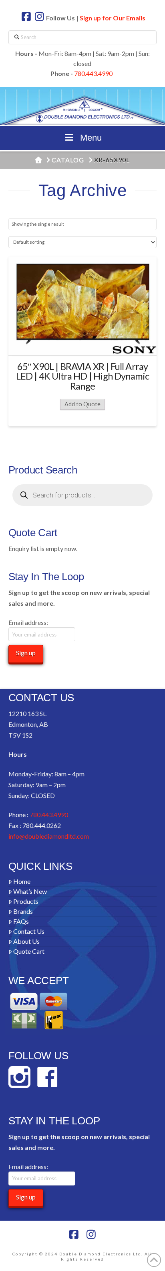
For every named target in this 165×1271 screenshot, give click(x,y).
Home (21, 881)
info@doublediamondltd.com (48, 836)
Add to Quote (82, 404)
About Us (26, 941)
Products (25, 901)
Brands (23, 911)
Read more (82, 341)
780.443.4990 (93, 73)
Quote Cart (28, 951)
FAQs (21, 921)
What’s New (30, 891)
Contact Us (28, 931)
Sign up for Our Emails (112, 18)
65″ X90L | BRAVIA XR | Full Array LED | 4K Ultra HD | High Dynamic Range (82, 376)
